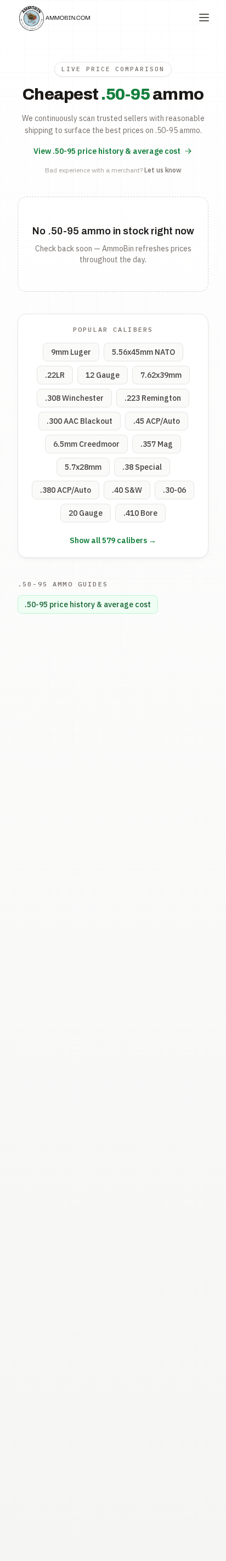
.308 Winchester (74, 398)
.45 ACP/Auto (156, 421)
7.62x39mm (161, 375)
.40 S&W (127, 490)
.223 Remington (153, 398)
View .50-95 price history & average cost (106, 151)
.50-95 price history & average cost (88, 604)
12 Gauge (103, 375)
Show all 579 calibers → (113, 540)
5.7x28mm (83, 467)
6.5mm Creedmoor (86, 444)
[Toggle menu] (204, 17)
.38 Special (142, 467)
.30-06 (174, 490)
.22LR (55, 375)
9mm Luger (71, 352)
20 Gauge (86, 513)
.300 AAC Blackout (79, 421)
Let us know (163, 170)
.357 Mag (156, 444)
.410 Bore (140, 513)
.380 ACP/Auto (65, 490)
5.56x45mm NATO (143, 352)
